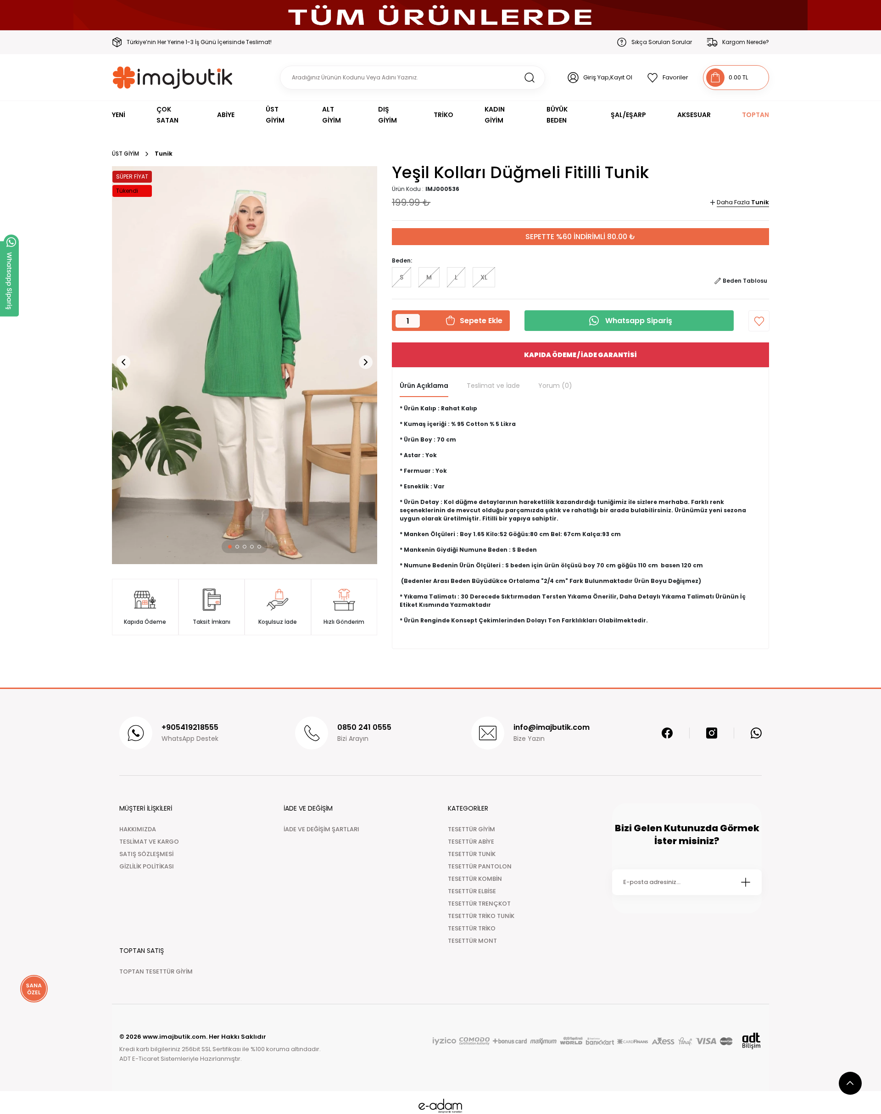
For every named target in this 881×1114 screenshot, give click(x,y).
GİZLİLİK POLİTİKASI (146, 866)
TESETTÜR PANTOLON (480, 866)
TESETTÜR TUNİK (472, 854)
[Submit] (746, 882)
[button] (230, 547)
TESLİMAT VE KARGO (149, 841)
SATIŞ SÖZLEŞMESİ (146, 854)
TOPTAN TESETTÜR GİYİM (156, 971)
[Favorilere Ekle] (758, 320)
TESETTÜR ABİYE (471, 841)
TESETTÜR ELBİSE (472, 891)
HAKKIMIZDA (137, 829)
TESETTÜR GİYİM (471, 829)
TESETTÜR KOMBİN (475, 878)
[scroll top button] (850, 1083)
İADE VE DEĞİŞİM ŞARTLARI (321, 829)
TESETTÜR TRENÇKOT (479, 903)
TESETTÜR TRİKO (472, 928)
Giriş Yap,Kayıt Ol (607, 77)
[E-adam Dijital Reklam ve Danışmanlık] (440, 1106)
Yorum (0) (555, 385)
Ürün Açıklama (424, 385)
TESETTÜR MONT (472, 940)
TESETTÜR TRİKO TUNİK (481, 916)
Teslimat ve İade (493, 385)
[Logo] (173, 77)
